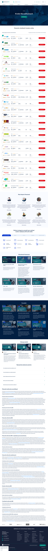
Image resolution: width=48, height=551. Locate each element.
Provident (12, 179)
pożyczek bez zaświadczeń (11, 398)
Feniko (12, 166)
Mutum (12, 49)
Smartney (12, 88)
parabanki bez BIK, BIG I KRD (11, 422)
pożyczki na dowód (10, 463)
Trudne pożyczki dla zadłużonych (23, 353)
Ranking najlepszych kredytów (33, 545)
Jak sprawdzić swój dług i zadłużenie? (23, 313)
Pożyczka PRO (13, 36)
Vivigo (12, 56)
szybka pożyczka (18, 433)
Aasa (11, 114)
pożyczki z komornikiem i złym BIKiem (15, 480)
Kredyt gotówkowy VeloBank (15, 185)
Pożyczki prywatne (36, 353)
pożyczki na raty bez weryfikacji (13, 443)
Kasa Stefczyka (13, 43)
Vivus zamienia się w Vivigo (22, 286)
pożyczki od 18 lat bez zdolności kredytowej (24, 442)
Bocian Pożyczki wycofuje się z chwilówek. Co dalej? (22, 265)
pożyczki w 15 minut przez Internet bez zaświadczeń (10, 429)
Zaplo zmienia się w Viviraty (37, 264)
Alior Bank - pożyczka (14, 121)
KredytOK (12, 95)
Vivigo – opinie (5, 286)
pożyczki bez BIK (39, 409)
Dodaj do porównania (42, 39)
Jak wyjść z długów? (36, 313)
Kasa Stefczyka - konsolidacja (15, 140)
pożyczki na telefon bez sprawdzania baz (14, 402)
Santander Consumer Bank (14, 172)
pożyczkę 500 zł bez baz (36, 414)
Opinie (9, 38)
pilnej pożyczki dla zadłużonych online (10, 392)
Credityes (12, 82)
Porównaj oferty (43, 545)
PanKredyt (12, 62)
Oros (11, 153)
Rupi (11, 146)
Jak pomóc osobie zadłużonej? (7, 313)
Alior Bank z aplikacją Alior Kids (37, 286)
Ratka (12, 75)
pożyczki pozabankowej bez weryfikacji (38, 393)
